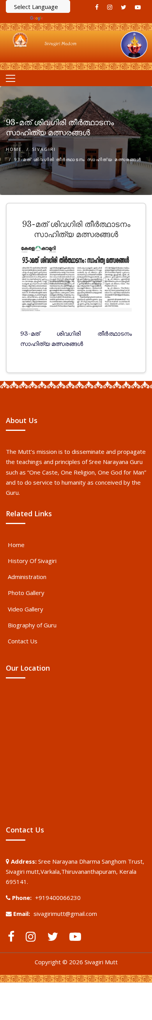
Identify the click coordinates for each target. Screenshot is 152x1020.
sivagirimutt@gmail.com (65, 913)
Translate (57, 18)
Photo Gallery (26, 593)
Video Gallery (25, 609)
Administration (27, 577)
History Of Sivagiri (32, 561)
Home (14, 149)
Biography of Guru (32, 625)
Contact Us (22, 641)
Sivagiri (44, 149)
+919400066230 (58, 897)
